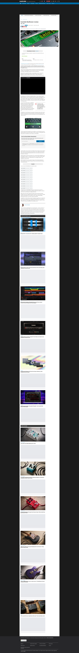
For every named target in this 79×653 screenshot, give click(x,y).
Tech (21, 19)
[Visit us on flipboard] (49, 1)
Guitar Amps (49, 3)
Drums (37, 3)
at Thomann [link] (24, 56)
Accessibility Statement (43, 645)
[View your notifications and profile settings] (55, 1)
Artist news (24, 3)
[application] (33, 86)
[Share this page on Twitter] (22, 26)
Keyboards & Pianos (42, 3)
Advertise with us (32, 645)
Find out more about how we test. (40, 64)
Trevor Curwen (31, 25)
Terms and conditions (43, 643)
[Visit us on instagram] (47, 1)
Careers (50, 645)
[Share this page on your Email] (26, 26)
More (53, 3)
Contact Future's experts (33, 643)
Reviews (26, 25)
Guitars (28, 3)
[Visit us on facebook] (44, 1)
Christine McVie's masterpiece (29, 15)
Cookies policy (23, 645)
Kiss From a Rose (53, 15)
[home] (21, 3)
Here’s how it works (43, 28)
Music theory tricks (46, 15)
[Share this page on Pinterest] (23, 26)
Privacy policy (51, 643)
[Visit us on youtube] (48, 1)
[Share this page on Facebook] (21, 26)
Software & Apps (25, 19)
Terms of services (32, 143)
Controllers (32, 3)
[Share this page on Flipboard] (24, 26)
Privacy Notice (25, 144)
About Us (22, 643)
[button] (57, 1)
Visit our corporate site (50, 637)
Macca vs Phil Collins (38, 15)
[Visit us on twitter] (45, 1)
